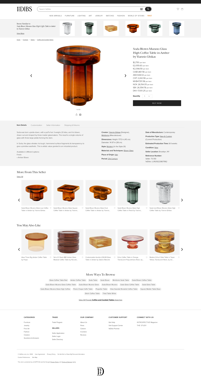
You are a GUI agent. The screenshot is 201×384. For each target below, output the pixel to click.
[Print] (80, 114)
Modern (110, 146)
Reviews (83, 335)
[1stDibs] (24, 9)
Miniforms (105, 135)
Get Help (112, 322)
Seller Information (53, 125)
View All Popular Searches (100, 300)
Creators (27, 335)
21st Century (113, 158)
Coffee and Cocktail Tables (45, 40)
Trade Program (57, 322)
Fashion (121, 16)
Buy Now (157, 103)
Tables (33, 40)
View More (20, 33)
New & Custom (166, 136)
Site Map (34, 357)
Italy (116, 154)
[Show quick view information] (50, 208)
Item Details (22, 125)
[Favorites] (178, 9)
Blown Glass (128, 150)
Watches (110, 16)
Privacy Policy (51, 354)
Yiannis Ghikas (114, 132)
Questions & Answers (31, 338)
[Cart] (182, 9)
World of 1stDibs (136, 16)
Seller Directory (57, 339)
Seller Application (58, 333)
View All (20, 176)
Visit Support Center (116, 325)
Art (90, 16)
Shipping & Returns (72, 125)
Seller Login (56, 336)
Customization (36, 125)
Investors (83, 332)
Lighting (82, 16)
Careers (83, 328)
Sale (149, 15)
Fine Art (26, 328)
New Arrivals (55, 16)
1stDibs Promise (114, 328)
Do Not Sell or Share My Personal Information (71, 354)
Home (18, 40)
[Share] (76, 114)
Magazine (147, 322)
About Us (83, 322)
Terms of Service (67, 362)
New (156, 147)
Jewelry (99, 16)
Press (82, 325)
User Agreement (40, 354)
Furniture (69, 16)
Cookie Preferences (24, 357)
